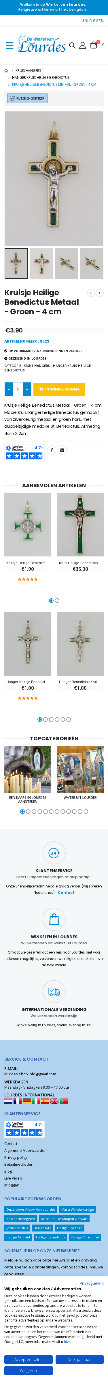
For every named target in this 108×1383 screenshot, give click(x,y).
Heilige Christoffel (85, 1237)
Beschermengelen (20, 1218)
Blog (8, 1171)
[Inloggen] (82, 45)
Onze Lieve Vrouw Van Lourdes (31, 1209)
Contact (66, 892)
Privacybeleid (91, 1283)
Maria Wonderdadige (77, 1209)
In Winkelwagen (62, 389)
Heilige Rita (42, 1228)
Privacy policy (15, 1157)
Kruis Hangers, (37, 365)
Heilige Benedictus (50, 1237)
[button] (72, 46)
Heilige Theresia (69, 1228)
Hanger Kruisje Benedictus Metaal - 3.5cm (27, 682)
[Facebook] (51, 450)
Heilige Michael (18, 1237)
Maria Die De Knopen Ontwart (64, 1218)
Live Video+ (14, 1178)
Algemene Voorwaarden (25, 1150)
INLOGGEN (93, 20)
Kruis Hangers (28, 70)
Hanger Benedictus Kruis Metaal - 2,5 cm (80, 682)
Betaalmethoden (18, 1164)
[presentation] (12, 178)
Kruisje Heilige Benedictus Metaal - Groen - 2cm (27, 563)
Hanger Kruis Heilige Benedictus (40, 77)
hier (67, 1341)
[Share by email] (62, 450)
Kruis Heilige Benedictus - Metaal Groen (80, 563)
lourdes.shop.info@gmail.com (30, 1074)
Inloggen (11, 1185)
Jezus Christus (17, 1228)
